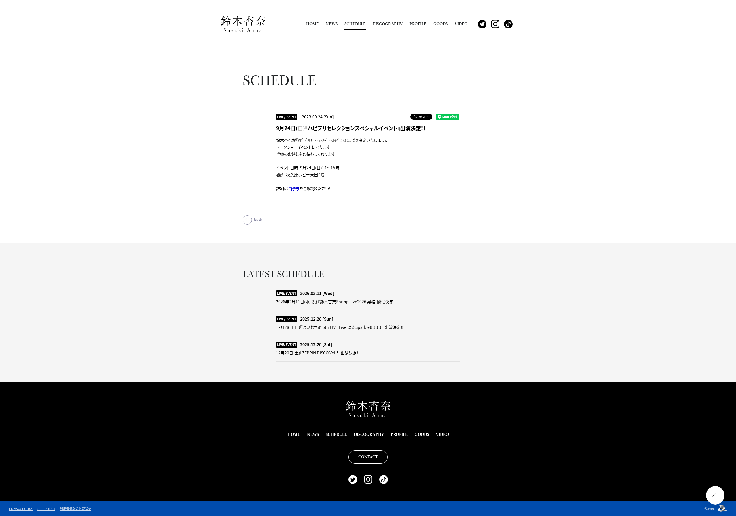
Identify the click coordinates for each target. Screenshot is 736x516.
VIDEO (461, 24)
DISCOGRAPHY (387, 24)
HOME (312, 24)
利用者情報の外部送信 (75, 508)
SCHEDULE (355, 24)
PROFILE (417, 24)
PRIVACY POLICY (21, 508)
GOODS (440, 24)
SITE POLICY (46, 508)
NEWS (332, 24)
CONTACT (368, 457)
